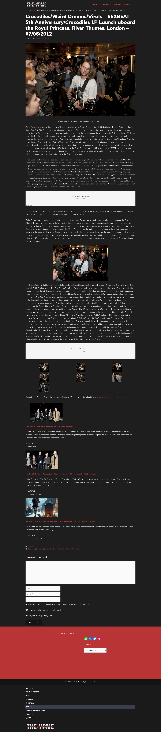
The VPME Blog (104, 5)
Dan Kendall (48, 549)
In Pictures (30, 703)
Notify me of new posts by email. (40, 616)
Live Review (71, 549)
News (28, 696)
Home (28, 10)
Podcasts (29, 714)
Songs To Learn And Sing (35, 710)
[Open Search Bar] (133, 4)
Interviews (30, 699)
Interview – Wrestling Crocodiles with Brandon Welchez (49, 426)
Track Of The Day (32, 692)
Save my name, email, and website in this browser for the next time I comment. (59, 604)
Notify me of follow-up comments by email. (44, 610)
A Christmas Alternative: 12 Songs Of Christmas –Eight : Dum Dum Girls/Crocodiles (61, 521)
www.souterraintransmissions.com (111, 397)
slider (77, 549)
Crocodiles (39, 549)
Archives (87, 645)
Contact (127, 5)
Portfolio (117, 5)
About (94, 5)
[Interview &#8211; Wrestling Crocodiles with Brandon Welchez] (46, 421)
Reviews (33, 10)
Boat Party (31, 549)
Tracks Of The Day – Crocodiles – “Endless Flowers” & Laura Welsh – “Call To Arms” (61, 474)
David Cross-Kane (59, 549)
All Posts (29, 688)
